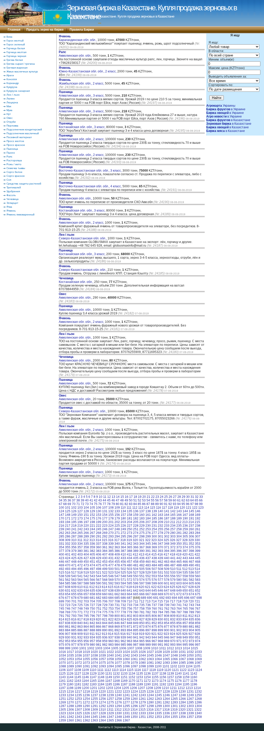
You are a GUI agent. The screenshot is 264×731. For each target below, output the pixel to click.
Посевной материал (19, 137)
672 (179, 594)
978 (80, 644)
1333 (142, 713)
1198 (70, 688)
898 (154, 630)
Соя (8, 179)
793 (74, 616)
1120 (167, 670)
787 (179, 612)
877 (166, 626)
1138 (162, 673)
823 (117, 619)
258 (179, 529)
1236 (86, 695)
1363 (94, 720)
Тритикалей (13, 187)
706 (105, 601)
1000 (74, 648)
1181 (77, 684)
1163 (77, 681)
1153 (139, 677)
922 (160, 634)
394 (166, 551)
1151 (124, 677)
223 (105, 525)
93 (174, 504)
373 (179, 547)
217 (67, 525)
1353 (158, 717)
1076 (110, 663)
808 (166, 616)
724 (74, 605)
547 (117, 576)
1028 (158, 652)
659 (98, 594)
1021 (102, 652)
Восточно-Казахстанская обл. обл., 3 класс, (90, 168)
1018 (78, 652)
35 (65, 500)
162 (154, 515)
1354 (166, 717)
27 (175, 497)
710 (129, 601)
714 (154, 601)
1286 (198, 702)
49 (126, 500)
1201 (93, 688)
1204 (117, 688)
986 (129, 644)
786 (173, 612)
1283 (174, 702)
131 (105, 511)
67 (60, 504)
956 (86, 641)
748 (80, 608)
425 (74, 558)
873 (142, 626)
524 (117, 572)
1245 (158, 695)
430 (105, 558)
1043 (134, 655)
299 (148, 536)
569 (111, 580)
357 (80, 547)
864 (86, 626)
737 (154, 605)
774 (98, 612)
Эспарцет (12, 202)
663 (123, 594)
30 (188, 497)
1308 (86, 709)
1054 (78, 659)
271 (117, 533)
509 (166, 569)
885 (74, 630)
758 (142, 608)
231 (154, 525)
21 (148, 497)
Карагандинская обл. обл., (78, 38)
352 (191, 543)
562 (67, 580)
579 (173, 580)
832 (173, 619)
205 (135, 522)
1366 (118, 720)
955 (80, 641)
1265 (174, 699)
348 (166, 543)
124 (61, 511)
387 (123, 551)
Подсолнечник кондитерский (24, 129)
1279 (142, 702)
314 (98, 540)
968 (160, 641)
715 (160, 601)
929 (61, 637)
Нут (8, 114)
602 (173, 583)
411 (129, 554)
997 (197, 644)
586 (74, 583)
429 (98, 558)
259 (185, 529)
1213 (189, 688)
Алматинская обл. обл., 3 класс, (82, 93)
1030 (174, 652)
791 (61, 616)
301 (160, 536)
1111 (100, 670)
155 (111, 515)
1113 (115, 670)
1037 (86, 655)
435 (135, 558)
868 (111, 626)
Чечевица (12, 199)
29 (183, 497)
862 (74, 626)
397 (185, 551)
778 (123, 612)
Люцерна (12, 102)
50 (131, 500)
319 (129, 540)
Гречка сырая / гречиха (20, 63)
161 (148, 515)
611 (86, 587)
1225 (142, 691)
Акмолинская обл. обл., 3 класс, (82, 470)
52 (139, 500)
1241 (126, 695)
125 (67, 511)
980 (92, 644)
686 (123, 598)
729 (105, 605)
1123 (190, 670)
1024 (126, 652)
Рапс (9, 156)
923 (166, 634)
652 (197, 590)
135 (129, 511)
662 (117, 594)
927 (191, 634)
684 (111, 598)
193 (61, 522)
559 (191, 576)
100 (61, 507)
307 (197, 536)
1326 (86, 713)
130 (98, 511)
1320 (182, 709)
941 (135, 637)
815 (67, 619)
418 (172, 554)
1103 (181, 666)
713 (148, 601)
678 (74, 598)
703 (86, 601)
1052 (62, 659)
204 (129, 522)
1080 (142, 663)
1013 (178, 648)
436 (142, 558)
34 (60, 500)
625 (172, 587)
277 (154, 533)
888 (92, 630)
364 (123, 547)
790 (197, 612)
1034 (62, 655)
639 (117, 590)
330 (197, 540)
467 (191, 562)
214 (191, 522)
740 (173, 605)
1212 (181, 688)
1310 (102, 709)
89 (157, 504)
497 (92, 569)
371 (166, 547)
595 (129, 583)
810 (179, 616)
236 (185, 525)
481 (135, 565)
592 (111, 583)
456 (123, 562)
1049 (182, 655)
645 (154, 590)
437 (148, 558)
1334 (150, 713)
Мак (8, 106)
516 (67, 572)
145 (191, 511)
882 (197, 626)
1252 (70, 699)
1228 (166, 691)
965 (142, 641)
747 (74, 608)
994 (179, 644)
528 (142, 572)
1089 (70, 666)
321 (141, 540)
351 (185, 543)
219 (80, 525)
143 (179, 511)
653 (61, 594)
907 (67, 634)
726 (86, 605)
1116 (137, 670)
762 (166, 608)
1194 (178, 684)
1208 (149, 688)
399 (197, 551)
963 (129, 641)
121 (188, 507)
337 (98, 543)
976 (67, 644)
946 (166, 637)
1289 (78, 706)
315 (104, 540)
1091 (86, 666)
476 (105, 565)
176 (98, 518)
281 (179, 533)
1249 (190, 695)
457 (129, 562)
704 (92, 601)
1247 (174, 695)
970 (173, 641)
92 (170, 504)
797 (98, 616)
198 (92, 522)
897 (148, 630)
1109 (85, 670)
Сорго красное (15, 175)
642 (135, 590)
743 (191, 605)
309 (67, 540)
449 (80, 562)
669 (160, 594)
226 (123, 525)
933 (86, 637)
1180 (70, 684)
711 (135, 601)
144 (185, 511)
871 (129, 626)
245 (98, 529)
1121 (175, 670)
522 (105, 572)
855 (173, 623)
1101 (165, 666)
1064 (158, 659)
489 (185, 565)
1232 (198, 691)
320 (135, 540)
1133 (124, 673)
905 (197, 630)
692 (162, 598)
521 (98, 572)
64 (192, 500)
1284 (182, 702)
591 (105, 583)
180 (123, 518)
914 (110, 634)
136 (135, 511)
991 (160, 644)
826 (135, 619)
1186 (116, 684)
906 (61, 634)
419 (179, 554)
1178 (193, 681)
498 (98, 569)
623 (160, 587)
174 (86, 518)
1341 (62, 717)
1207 (141, 688)
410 (123, 554)
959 (105, 641)
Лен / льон (13, 94)
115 (152, 507)
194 (67, 522)
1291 (94, 706)
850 (142, 623)
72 (82, 504)
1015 (194, 648)
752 (105, 608)
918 (135, 634)
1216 (70, 691)
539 (67, 576)
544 (98, 576)
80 (117, 504)
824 (123, 619)
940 (129, 637)
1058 (110, 659)
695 (180, 598)
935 (98, 637)
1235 (78, 695)
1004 (106, 648)
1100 (158, 666)
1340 (198, 713)
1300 (166, 706)
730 (111, 605)
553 (154, 576)
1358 (198, 717)
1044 (142, 655)
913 (104, 634)
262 (61, 533)
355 (67, 547)
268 (98, 533)
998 (61, 648)
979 (86, 644)
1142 (193, 673)
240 (67, 529)
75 (95, 504)
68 (65, 504)
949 (185, 637)
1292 (102, 706)
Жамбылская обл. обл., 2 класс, (82, 81)
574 (142, 580)
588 (86, 583)
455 (117, 562)
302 (166, 536)
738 (160, 605)
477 (111, 565)
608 (67, 587)
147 (61, 515)
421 (191, 554)
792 (67, 616)
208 (154, 522)
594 (123, 583)
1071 (70, 663)
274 (135, 533)
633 (80, 590)
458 (135, 562)
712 (141, 601)
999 (67, 648)
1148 (100, 677)
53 (144, 500)
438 (154, 558)
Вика (9, 36)
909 (80, 634)
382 (92, 551)
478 (117, 565)
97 (192, 504)
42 (95, 500)
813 (197, 616)
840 (80, 623)
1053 (70, 659)
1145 (77, 677)
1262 (150, 699)
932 (80, 637)
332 (67, 543)
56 (157, 500)
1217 (78, 691)
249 (123, 529)
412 (135, 554)
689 (143, 598)
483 (148, 565)
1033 (198, 652)
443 (185, 558)
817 (80, 619)
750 (92, 608)
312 (86, 540)
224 (111, 525)
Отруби (11, 121)
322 (148, 540)
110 (123, 507)
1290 (86, 706)
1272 (86, 702)
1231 (190, 691)
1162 (70, 681)
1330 (118, 713)
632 (74, 590)
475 (98, 565)
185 (154, 518)
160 (142, 515)
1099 (150, 666)
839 (74, 623)
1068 (190, 659)
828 (148, 619)
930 (67, 637)
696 (186, 598)
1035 (70, 655)
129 (92, 511)
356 (74, 547)
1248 (182, 695)
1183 (93, 684)
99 (201, 504)
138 (148, 511)
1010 (154, 648)
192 (197, 518)
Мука (9, 110)
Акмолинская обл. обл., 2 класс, (82, 220)
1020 (94, 652)
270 (111, 533)
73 (87, 504)
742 (185, 605)
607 (61, 587)
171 (67, 518)
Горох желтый (15, 40)
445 (197, 558)
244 (92, 529)
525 (123, 572)
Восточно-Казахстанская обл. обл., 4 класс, (90, 184)
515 (61, 572)
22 (153, 497)
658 (92, 594)
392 (154, 551)
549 (129, 576)
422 (197, 554)
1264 (166, 699)
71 (78, 504)
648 (173, 590)
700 (67, 601)
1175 (170, 681)
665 (135, 594)
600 (160, 583)
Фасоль (11, 195)
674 (191, 594)
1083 (166, 663)
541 (80, 576)
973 (191, 641)
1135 (139, 673)
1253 (78, 699)
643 (142, 590)
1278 (134, 702)
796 (92, 616)
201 (111, 522)
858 (191, 623)
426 (80, 558)
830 (160, 619)
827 (142, 619)
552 (148, 576)
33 (201, 497)
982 (105, 644)
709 (123, 601)
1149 (108, 677)
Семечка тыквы (15, 168)
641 (129, 590)
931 (74, 637)
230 (148, 525)
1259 (126, 699)
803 (135, 616)
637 (105, 590)
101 (67, 507)
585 (67, 583)
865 (92, 626)
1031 (182, 652)
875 (154, 626)
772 (86, 612)
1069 (198, 659)
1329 (110, 713)
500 (111, 569)
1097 (134, 666)
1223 (126, 691)
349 (173, 543)
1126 (70, 673)
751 (98, 608)
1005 (114, 648)
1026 (142, 652)
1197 (62, 688)
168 (191, 515)
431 (111, 558)
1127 (77, 673)
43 (100, 500)
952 (61, 641)
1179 (62, 684)
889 (98, 630)
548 (123, 576)
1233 (62, 695)
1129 (93, 673)
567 (98, 580)
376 (197, 547)
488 (179, 565)
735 (142, 605)
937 (111, 637)
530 (154, 572)
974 (197, 641)
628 (191, 587)
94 (179, 504)
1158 (178, 677)
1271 (78, 702)
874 (148, 626)
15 (122, 497)
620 (141, 587)
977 (74, 644)
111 (129, 507)
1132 (116, 673)
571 (123, 580)
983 (111, 644)
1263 (158, 699)
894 (129, 630)
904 (191, 630)
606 (197, 583)
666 (142, 594)
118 (170, 507)
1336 (166, 713)
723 (67, 605)
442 (179, 558)
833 (179, 619)
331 (61, 543)
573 (135, 580)
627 (185, 587)
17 (131, 497)
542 (86, 576)
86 (144, 504)
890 (105, 630)
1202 (101, 688)
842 (92, 623)
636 (98, 590)
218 (74, 525)
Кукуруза (11, 87)
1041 (118, 655)
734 (135, 605)
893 (123, 630)
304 (179, 536)
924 (172, 634)
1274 (102, 702)
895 (135, 630)
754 (117, 608)
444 (191, 558)
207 (148, 522)
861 (67, 626)
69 (69, 504)
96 (187, 504)
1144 (70, 677)
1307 (78, 709)
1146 (85, 677)
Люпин (10, 98)
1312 (118, 709)
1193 (170, 684)
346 (154, 543)
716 (166, 601)
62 (183, 500)
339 (111, 543)
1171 (139, 681)
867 (105, 626)
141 (166, 511)
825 (129, 619)
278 (160, 533)
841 (86, 623)
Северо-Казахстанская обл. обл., (83, 236)
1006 (122, 648)
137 (142, 511)
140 (160, 511)
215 (197, 522)
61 (179, 500)
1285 (190, 702)
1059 (118, 659)
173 (80, 518)
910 (86, 634)
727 (92, 605)
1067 (182, 659)
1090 (78, 666)
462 (160, 562)
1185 (108, 684)
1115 (130, 670)
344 (142, 543)
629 (197, 587)
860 (61, 626)
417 (166, 554)
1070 (62, 663)
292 (105, 536)
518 (80, 572)
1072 (78, 663)
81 (122, 504)
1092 (94, 666)
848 (129, 623)
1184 (100, 684)
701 (74, 601)
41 (91, 500)
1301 (174, 706)
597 (142, 583)
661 (111, 594)
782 (148, 612)
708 (117, 601)
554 (160, 576)
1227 (158, 691)
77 (104, 504)
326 (172, 540)
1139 (170, 673)
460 (148, 562)
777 (117, 612)
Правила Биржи (82, 29)
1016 (62, 652)
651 (191, 590)
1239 (110, 695)
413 (141, 554)
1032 (190, 652)
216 (61, 525)
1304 (198, 706)
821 (105, 619)
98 (196, 504)
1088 (62, 666)
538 (61, 576)
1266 (182, 699)
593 (117, 583)
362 (111, 547)
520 (92, 572)
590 (98, 583)
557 (179, 576)
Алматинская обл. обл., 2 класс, (82, 137)
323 (154, 540)
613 (98, 587)
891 (111, 630)
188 (173, 518)
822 (111, 619)
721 (197, 601)
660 (105, 594)
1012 (170, 648)
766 (191, 608)
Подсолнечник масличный (22, 133)
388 (129, 551)
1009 (146, 648)
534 (179, 572)
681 (92, 598)
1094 (110, 666)
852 (154, 623)
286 (67, 536)
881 (191, 626)
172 (74, 518)
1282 (166, 702)
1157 (170, 677)
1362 (86, 720)
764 (179, 608)
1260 (134, 699)
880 (185, 626)
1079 (134, 663)
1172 (147, 681)
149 (74, 515)
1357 (190, 717)
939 (123, 637)
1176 (178, 681)
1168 (116, 681)
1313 (126, 709)
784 (160, 612)
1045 (150, 655)
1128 (85, 673)
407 (105, 554)
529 (148, 572)
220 (86, 525)
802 (129, 616)
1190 (147, 684)
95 (183, 504)
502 (123, 569)
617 (123, 587)
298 (142, 536)
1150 (116, 677)
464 (173, 562)
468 (197, 562)
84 (135, 504)
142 (173, 511)
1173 (155, 681)
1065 (166, 659)
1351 (142, 717)
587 (80, 583)
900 (166, 630)
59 (170, 500)
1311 (110, 709)
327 (179, 540)
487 (173, 565)
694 (174, 598)
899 (160, 630)
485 (160, 565)
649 (179, 590)
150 (80, 515)
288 (80, 536)
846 (117, 623)
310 (74, 540)
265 (80, 533)
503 (129, 569)
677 (67, 598)
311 (79, 540)
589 (92, 583)
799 (111, 616)
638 (111, 590)
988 (142, 644)
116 (158, 507)
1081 (150, 663)
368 (148, 547)
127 (80, 511)
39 (82, 500)
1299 (158, 706)
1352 (150, 717)
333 (74, 543)
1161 (62, 681)
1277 (126, 702)
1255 (94, 699)
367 (142, 547)
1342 (70, 717)
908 (74, 634)
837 (61, 623)
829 (154, 619)
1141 (186, 673)
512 (185, 569)
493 (67, 569)
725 (80, 605)
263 (67, 533)
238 (197, 525)
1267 (190, 699)
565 (86, 580)
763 (173, 608)
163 (160, 515)
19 (140, 497)
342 (129, 543)
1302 (182, 706)
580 (179, 580)
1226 (150, 691)
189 (179, 518)
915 (117, 634)
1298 (150, 706)
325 (166, 540)
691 (156, 598)
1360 (70, 720)
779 (129, 612)
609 (74, 587)
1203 (109, 688)
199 (98, 522)
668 (154, 594)
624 (166, 587)
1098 (142, 666)
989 (148, 644)
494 (74, 569)
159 (135, 515)
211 (172, 522)
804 (142, 616)
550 (135, 576)
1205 (125, 688)
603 (179, 583)
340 (117, 543)
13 (113, 497)
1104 (189, 666)
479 (123, 565)
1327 (94, 713)
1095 (118, 666)
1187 (124, 684)
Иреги (10, 75)
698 (199, 598)
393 (160, 551)
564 (80, 580)
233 (166, 525)
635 (92, 590)
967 (154, 641)
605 (191, 583)
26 (170, 497)
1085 (182, 663)
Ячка (9, 206)
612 (92, 587)
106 (98, 507)
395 (173, 551)
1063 (150, 659)
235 (179, 525)
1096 (126, 666)
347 (160, 543)
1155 (155, 677)
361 (105, 547)
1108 (77, 670)
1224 (134, 691)
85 (139, 504)
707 (111, 601)
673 (185, 594)
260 (191, 529)
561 (61, 580)
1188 (131, 684)
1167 (108, 681)
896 (142, 630)
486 (166, 565)
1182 (85, 684)
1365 (110, 720)
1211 (173, 688)
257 (173, 529)
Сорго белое (14, 172)
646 (160, 590)
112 (134, 507)
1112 (107, 670)
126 (74, 511)
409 (117, 554)
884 (67, 630)
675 (197, 594)
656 (80, 594)
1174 (162, 681)
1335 (158, 713)
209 (160, 522)
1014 (186, 648)
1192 (162, 684)
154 (105, 515)
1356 (182, 717)
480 (129, 565)
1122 (183, 670)
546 (111, 576)
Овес (9, 117)
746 (67, 608)
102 (74, 507)
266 (86, 533)
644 (148, 590)
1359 (62, 720)
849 (135, 623)
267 (92, 533)
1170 (131, 681)
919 (141, 634)
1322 (198, 709)
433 (123, 558)
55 (152, 500)
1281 (158, 702)
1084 (174, 663)
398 (191, 551)
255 (160, 529)
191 (191, 518)
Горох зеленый (15, 44)
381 (86, 551)
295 (123, 536)
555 (166, 576)
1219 (94, 691)
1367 (126, 720)
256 (166, 529)
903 (185, 630)
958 (98, 641)
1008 (138, 648)
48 (122, 500)
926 (185, 634)
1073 (86, 663)
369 (154, 547)
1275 (110, 702)
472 (80, 565)
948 (179, 637)
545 (105, 576)
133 (117, 511)
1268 (198, 699)
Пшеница (12, 148)
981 (98, 644)
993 (173, 644)
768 (61, 612)
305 (185, 536)
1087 (198, 663)
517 (74, 572)
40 (87, 500)
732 (123, 605)
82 (126, 504)
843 (98, 623)
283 (191, 533)
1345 (94, 717)
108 (111, 507)
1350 (134, 717)
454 (111, 562)
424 (67, 558)
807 (160, 616)
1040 (110, 655)
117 (164, 507)
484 (154, 565)
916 (123, 634)
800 (117, 616)
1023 (118, 652)
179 (117, 518)
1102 (173, 666)
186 (160, 518)
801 (123, 616)
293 (111, 536)
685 (117, 598)
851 (148, 623)
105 (92, 507)
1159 (186, 677)
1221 (110, 691)
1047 (166, 655)
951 (197, 637)
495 (80, 569)
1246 (166, 695)
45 (109, 500)
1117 (145, 670)
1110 (93, 670)
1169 (124, 681)
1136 (147, 673)
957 (92, 641)
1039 (102, 655)
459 (142, 562)
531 (160, 572)
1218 (86, 691)
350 (179, 543)
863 (80, 626)
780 (135, 612)
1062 (142, 659)
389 (135, 551)
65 (196, 500)
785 (166, 612)
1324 (70, 713)
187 (166, 518)
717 (172, 601)
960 (111, 641)
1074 (94, 663)
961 (117, 641)
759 (148, 608)
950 (191, 637)
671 (173, 594)
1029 (166, 652)
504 (135, 569)
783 (154, 612)
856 (179, 623)
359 (92, 547)
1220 (102, 691)
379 (74, 551)
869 (117, 626)
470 (67, 565)
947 (173, 637)
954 (74, 641)
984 (117, 644)
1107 (70, 670)
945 (160, 637)
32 (197, 497)
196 (80, 522)
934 (92, 637)
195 (74, 522)
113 (140, 507)
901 (173, 630)
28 (179, 497)
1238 (102, 695)
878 (173, 626)
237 (191, 525)
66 (201, 500)
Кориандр (12, 83)
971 (179, 641)
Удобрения (13, 191)
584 (61, 583)
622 (154, 587)
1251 (62, 699)
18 (135, 497)
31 (192, 497)
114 (146, 507)
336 (92, 543)
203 (123, 522)
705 (98, 601)
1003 (98, 648)
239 (61, 529)
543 (92, 576)
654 (67, 594)
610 (80, 587)
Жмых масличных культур (22, 71)
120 (182, 507)
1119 (160, 670)
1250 (198, 695)
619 (135, 587)
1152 (131, 677)
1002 (90, 648)
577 (160, 580)
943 (148, 637)
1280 (150, 702)
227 (129, 525)
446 (61, 562)
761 (160, 608)
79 (113, 504)
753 (111, 608)
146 (197, 511)
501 (117, 569)
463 (166, 562)
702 (80, 601)
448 (74, 562)
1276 (118, 702)
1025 (134, 652)
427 (86, 558)
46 (113, 500)
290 (92, 536)
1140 (178, 673)
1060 (126, 659)
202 (117, 522)
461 (154, 562)
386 (117, 551)
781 (142, 612)
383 (98, 551)
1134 (131, 673)
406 (98, 554)
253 (148, 529)
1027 (150, 652)
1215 (62, 691)
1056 (94, 659)
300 (154, 536)
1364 (102, 720)
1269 (62, 702)
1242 (134, 695)
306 (191, 536)
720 (191, 601)
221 (92, 525)
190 (185, 518)
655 (74, 594)
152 (92, 515)
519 (86, 572)
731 (117, 605)
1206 (133, 688)
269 (105, 533)
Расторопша (14, 160)
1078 (126, 663)
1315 (142, 709)
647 (166, 590)
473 (86, 565)
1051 (198, 655)
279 (166, 533)
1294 (118, 706)
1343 (78, 717)
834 (185, 619)
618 (129, 587)
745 (61, 608)
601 (166, 583)
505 (142, 569)
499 (105, 569)
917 (129, 634)
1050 (190, 655)
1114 (122, 670)
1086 (190, 663)
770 (74, 612)
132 (111, 511)
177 (105, 518)
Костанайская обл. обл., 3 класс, (82, 125)
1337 (174, 713)
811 (185, 616)
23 (157, 497)
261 (197, 529)
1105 (196, 666)
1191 (155, 684)
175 (92, 518)
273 (129, 533)
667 (148, 594)
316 (110, 540)
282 (185, 533)
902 (179, 630)
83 (131, 504)
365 (129, 547)
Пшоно (10, 152)
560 (197, 576)
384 (105, 551)
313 (92, 540)
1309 (94, 709)
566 (92, 580)
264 (74, 533)
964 (135, 641)
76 (100, 504)
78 (109, 504)
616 (117, 587)
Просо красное (15, 145)
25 (166, 497)
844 (105, 623)
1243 (142, 695)
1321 (190, 709)
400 (61, 554)
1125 (62, 673)
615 (110, 587)
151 (86, 515)
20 (144, 497)
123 (201, 507)
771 (80, 612)
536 (191, 572)
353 (197, 543)
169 (197, 515)
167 (185, 515)
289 (86, 536)
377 (61, 551)
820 (98, 619)
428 (92, 558)
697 (193, 598)
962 (123, 641)
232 (160, 525)
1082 (158, 663)
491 (197, 565)
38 (78, 500)
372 (173, 547)
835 (191, 619)
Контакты (104, 727)
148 (67, 515)
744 (197, 605)
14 (118, 497)
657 (86, 594)
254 (154, 529)
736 (148, 605)
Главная (14, 29)
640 (123, 590)
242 (80, 529)
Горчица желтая (16, 52)
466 (185, 562)
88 (152, 504)
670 (166, 594)
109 (117, 507)
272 (123, 533)
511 (179, 569)
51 (135, 500)
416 (160, 554)
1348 (118, 717)
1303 (190, 706)
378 (67, 551)
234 (173, 525)
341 (123, 543)
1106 (62, 670)
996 (191, 644)
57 (161, 500)
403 (80, 554)
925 (179, 634)
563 (74, 580)
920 (148, 634)
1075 (102, 663)
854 (166, 623)
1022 (110, 652)
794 (80, 616)
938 (117, 637)
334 (80, 543)
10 (100, 497)
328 (185, 540)
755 (123, 608)
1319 (174, 709)
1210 (165, 688)
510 (173, 569)
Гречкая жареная (16, 67)
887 (86, 630)
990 (154, 644)
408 (111, 554)
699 (61, 601)
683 (105, 598)
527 (135, 572)
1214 (197, 688)
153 (98, 515)
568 (105, 580)
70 (74, 504)
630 (61, 590)
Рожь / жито (13, 164)
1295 (126, 706)
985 (123, 644)
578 (166, 580)
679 (80, 598)
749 (86, 608)
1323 (62, 713)
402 (74, 554)
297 (135, 536)
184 (148, 518)
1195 (186, 684)
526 (129, 572)
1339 (190, 713)
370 (160, 547)
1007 (130, 648)
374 (185, 547)
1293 (110, 706)
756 (129, 608)
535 (185, 572)
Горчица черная (16, 56)
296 (129, 536)
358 (86, 547)
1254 (86, 699)
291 (98, 536)
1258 (118, 699)
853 (160, 623)
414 (148, 554)
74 (91, 504)
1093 (102, 666)
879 (179, 626)
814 (61, 619)
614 (104, 587)
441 (173, 558)
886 (80, 630)
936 (105, 637)
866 (98, 626)
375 (191, 547)
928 (197, 634)
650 (185, 590)
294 (117, 536)
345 (148, 543)
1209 (157, 688)
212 (179, 522)
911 (92, 634)
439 (160, 558)
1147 (93, 677)
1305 (62, 709)
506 (148, 569)
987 (135, 644)
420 (185, 554)
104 (86, 507)
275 (142, 533)
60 (174, 500)
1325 (78, 713)
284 (197, 533)
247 (111, 529)
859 (197, 623)
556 (173, 576)
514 (197, 569)
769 (67, 612)
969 (166, 641)
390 (142, 551)
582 (191, 580)
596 (135, 583)
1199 (77, 688)
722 (61, 605)
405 (92, 554)
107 (105, 507)
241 (74, 529)
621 (148, 587)
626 (179, 587)
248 (117, 529)
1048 (174, 655)
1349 (126, 717)
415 (154, 554)
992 (166, 644)
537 (197, 572)
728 (98, 605)
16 (126, 497)
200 (105, 522)
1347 (110, 717)
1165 (93, 681)
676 (61, 598)
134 (123, 511)
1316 (150, 709)
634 (86, 590)
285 (61, 536)
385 (111, 551)
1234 (70, 695)
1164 (85, 681)
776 (111, 612)
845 (111, 623)
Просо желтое (15, 141)
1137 (155, 673)
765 (185, 608)
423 (61, 558)
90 (161, 504)
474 (92, 565)
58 (166, 500)
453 (105, 562)
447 (67, 562)
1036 (78, 655)
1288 (70, 706)
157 (123, 515)
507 (154, 569)
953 (67, 641)
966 (148, 641)
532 (166, 572)
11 (104, 497)
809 (173, 616)
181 (129, 518)
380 (80, 551)
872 (135, 626)
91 (166, 504)
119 (176, 507)
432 (117, 558)
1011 (162, 648)
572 (129, 580)
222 (98, 525)
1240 (118, 695)
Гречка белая (14, 59)
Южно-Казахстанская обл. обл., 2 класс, (88, 69)
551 (142, 576)
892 (117, 630)
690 (149, 598)
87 (148, 504)
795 (86, 616)
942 (142, 637)
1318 (166, 709)
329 (191, 540)
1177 (186, 681)
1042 (126, 655)
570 (117, 580)
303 (173, 536)
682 (98, 598)
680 (86, 598)
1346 (102, 717)
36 (69, 500)
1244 (150, 695)
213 (185, 522)
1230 (182, 691)
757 (135, 608)
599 (154, 583)
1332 (134, 713)
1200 (85, 688)
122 (194, 507)
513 (191, 569)
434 (129, 558)
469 (61, 565)
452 (98, 562)
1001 (82, 648)
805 (148, 616)
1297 (142, 706)
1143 (62, 677)
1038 (94, 655)
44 (104, 500)
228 (135, 525)
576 (154, 580)
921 (154, 634)
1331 (126, 713)
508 (160, 569)
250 (129, 529)
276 (148, 533)
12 (109, 497)
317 (117, 540)
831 (166, 619)
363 (117, 547)
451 (92, 562)
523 (111, 572)
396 (179, 551)
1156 (162, 677)
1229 (174, 691)
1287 (62, 706)
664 (129, 594)
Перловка (12, 125)
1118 (152, 670)
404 (86, 554)
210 (166, 522)
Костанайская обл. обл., (76, 280)
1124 (198, 670)
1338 (182, 713)
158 (129, 515)
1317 (158, 709)
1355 (174, 717)
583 (197, 580)
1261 (142, 699)
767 (197, 608)
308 (61, 540)
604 (185, 583)
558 (185, 576)
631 (67, 590)
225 (117, 525)
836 (197, 619)
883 (61, 630)
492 (61, 569)
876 (160, 626)
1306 (70, 709)
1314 (134, 709)
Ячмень (11, 210)
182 (135, 518)
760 (154, 608)
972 (185, 641)
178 (111, 518)
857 (185, 623)
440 (166, 558)
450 (86, 562)
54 (148, 500)
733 (129, 605)
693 (168, 598)
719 (185, 601)
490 (191, 565)
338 (105, 543)
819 (92, 619)
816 (74, 619)
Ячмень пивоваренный (20, 214)
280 (173, 533)
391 (148, 551)
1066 (174, 659)
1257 (110, 699)
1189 (139, 684)
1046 (158, 655)
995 (185, 644)
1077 (118, 663)
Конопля (11, 79)
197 (86, 522)
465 (179, 562)
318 (123, 540)
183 (142, 518)
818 (86, 619)
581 (185, 580)
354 (61, 547)
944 (154, 637)
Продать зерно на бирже (45, 29)
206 (142, 522)
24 (161, 497)
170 (61, 518)
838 (67, 623)
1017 (70, 652)
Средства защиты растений (23, 183)
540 (74, 576)
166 (179, 515)
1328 (102, 713)
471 (74, 565)
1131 (108, 673)
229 (142, 525)
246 (105, 529)
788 (185, 612)
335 (86, 543)
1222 (118, 691)
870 (123, 626)
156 (117, 515)
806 (154, 616)
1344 (86, 717)
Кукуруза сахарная (18, 90)
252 (142, 529)
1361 (78, 720)
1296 (134, 706)
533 (173, 572)
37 (74, 500)
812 (191, 616)
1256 (102, 699)
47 (117, 500)
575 (148, 580)
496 (86, 569)
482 (142, 565)
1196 (193, 684)
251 (135, 529)
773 (92, 612)
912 (98, 634)
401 (67, 554)
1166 (100, 681)
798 (105, 616)
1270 (70, 702)
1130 (100, 673)
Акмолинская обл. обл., (76, 53)
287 (74, 536)
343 (135, 543)
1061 (134, 659)
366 (135, 547)
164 (166, 515)
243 (86, 529)
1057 (102, 659)
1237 (94, 695)
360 (98, 547)
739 (166, 605)
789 (191, 612)
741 (179, 605)
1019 (86, 652)
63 (187, 500)
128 (86, 511)
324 (160, 540)
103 (80, 507)
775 (105, 612)
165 (173, 515)
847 (123, 623)
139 (154, 511)
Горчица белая (15, 48)
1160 (193, 677)
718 (179, 601)
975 (61, 644)
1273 (94, 702)
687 (129, 598)
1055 (86, 659)
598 (148, 583)
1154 (147, 677)
